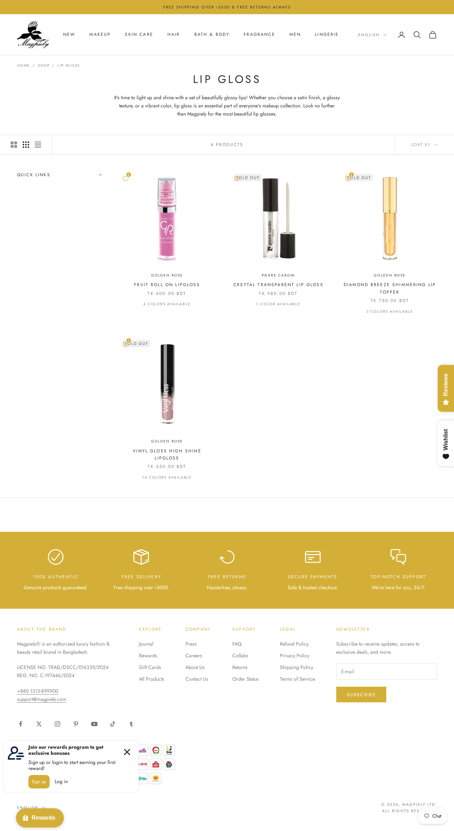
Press (191, 643)
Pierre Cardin (278, 275)
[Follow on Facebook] (20, 723)
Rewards (148, 655)
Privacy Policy (294, 655)
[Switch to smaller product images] (26, 144)
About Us (195, 667)
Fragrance (259, 35)
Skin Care (139, 35)
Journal (146, 643)
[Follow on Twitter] (39, 723)
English (369, 35)
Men (295, 35)
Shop (43, 65)
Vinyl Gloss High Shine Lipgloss (167, 454)
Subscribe (361, 694)
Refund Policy (294, 643)
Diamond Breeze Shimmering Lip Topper (390, 288)
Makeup (100, 35)
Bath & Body (212, 35)
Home (23, 65)
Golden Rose (167, 275)
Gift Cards (150, 667)
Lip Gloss (68, 65)
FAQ (237, 643)
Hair (173, 35)
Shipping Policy (296, 667)
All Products (151, 678)
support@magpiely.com (41, 699)
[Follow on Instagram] (57, 723)
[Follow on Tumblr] (131, 723)
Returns (240, 667)
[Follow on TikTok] (112, 723)
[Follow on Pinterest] (75, 723)
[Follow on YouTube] (94, 723)
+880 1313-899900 (37, 691)
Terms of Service (297, 678)
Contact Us (197, 678)
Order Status (245, 678)
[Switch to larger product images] (14, 144)
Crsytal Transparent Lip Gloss (278, 284)
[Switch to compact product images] (38, 144)
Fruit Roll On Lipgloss (167, 284)
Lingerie (327, 35)
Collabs (240, 655)
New (69, 35)
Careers (194, 655)
